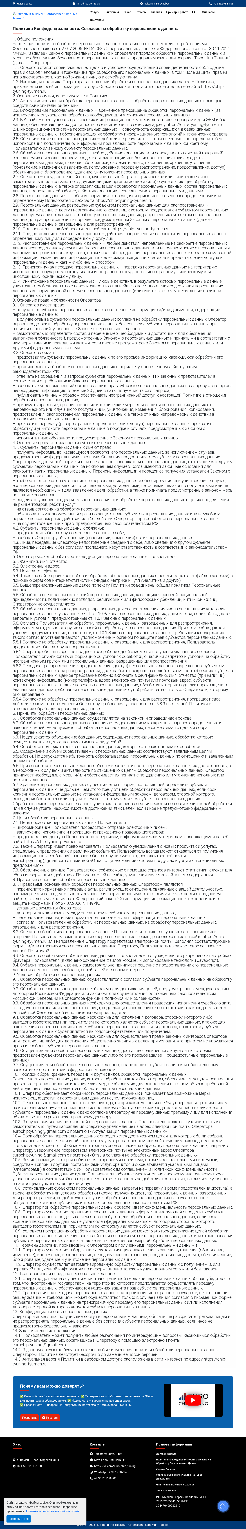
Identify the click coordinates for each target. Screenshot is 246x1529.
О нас (127, 12)
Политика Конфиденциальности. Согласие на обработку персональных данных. (183, 1461)
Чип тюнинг (111, 12)
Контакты (97, 20)
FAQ (195, 12)
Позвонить (29, 1417)
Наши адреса (24, 3)
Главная (156, 12)
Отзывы (141, 12)
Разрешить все (19, 1518)
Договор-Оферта (166, 1454)
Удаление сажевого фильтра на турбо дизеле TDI (179, 1476)
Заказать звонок (166, 1490)
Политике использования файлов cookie (52, 1511)
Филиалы (208, 12)
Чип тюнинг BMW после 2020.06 (175, 1484)
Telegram (51, 1417)
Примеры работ (177, 12)
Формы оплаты (165, 1469)
